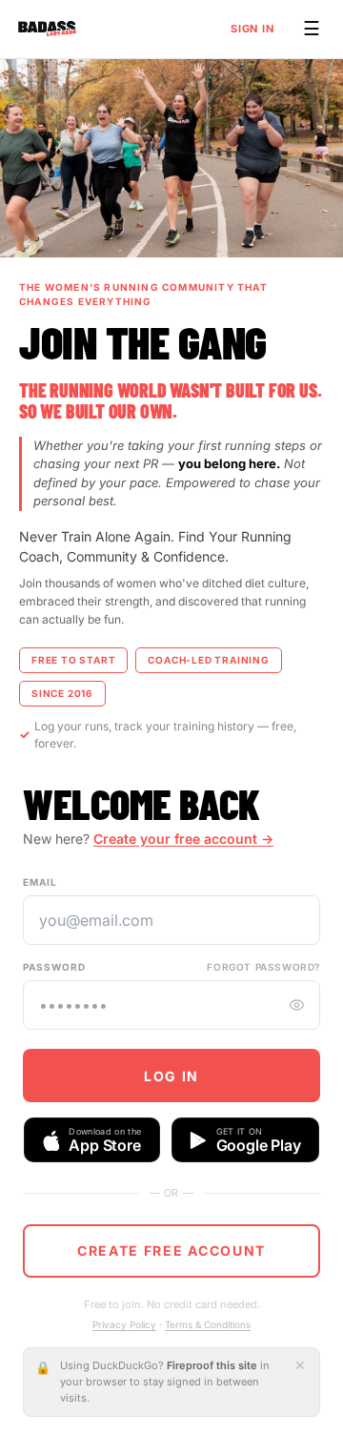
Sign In (252, 28)
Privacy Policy (124, 1324)
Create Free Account (171, 1250)
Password (54, 967)
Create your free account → (183, 838)
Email (40, 882)
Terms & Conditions (208, 1324)
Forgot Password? (263, 967)
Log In (171, 1076)
